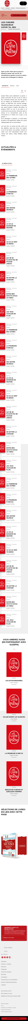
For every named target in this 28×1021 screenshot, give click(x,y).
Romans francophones (21, 8)
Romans (13, 8)
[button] (19, 15)
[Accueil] (7, 3)
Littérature (8, 8)
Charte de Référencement (6, 1011)
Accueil (2, 8)
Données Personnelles (6, 1009)
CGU (2, 1005)
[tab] (5, 85)
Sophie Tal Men (8, 27)
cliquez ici (22, 933)
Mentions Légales (4, 1003)
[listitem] (2, 957)
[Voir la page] (14, 846)
